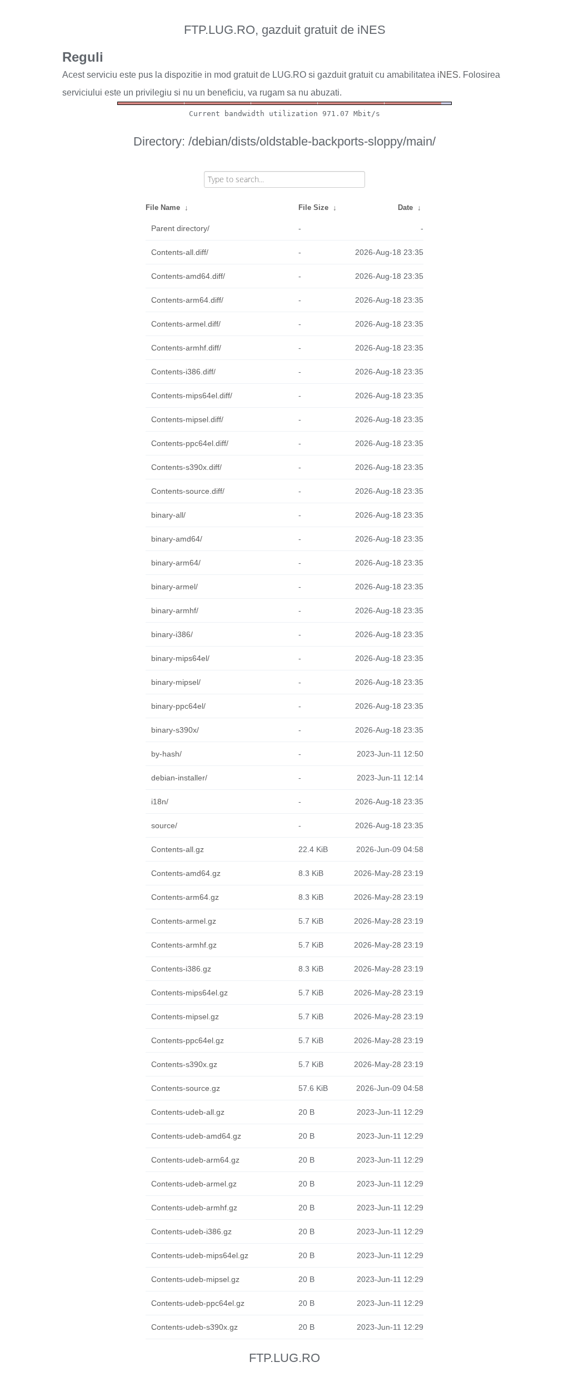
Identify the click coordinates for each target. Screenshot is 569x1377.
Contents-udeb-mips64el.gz (199, 1255)
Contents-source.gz (185, 1088)
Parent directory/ (180, 228)
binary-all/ (168, 514)
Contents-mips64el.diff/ (191, 395)
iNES (447, 74)
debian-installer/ (179, 777)
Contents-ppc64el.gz (187, 1040)
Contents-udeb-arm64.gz (195, 1159)
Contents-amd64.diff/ (188, 276)
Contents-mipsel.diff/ (187, 419)
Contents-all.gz (177, 849)
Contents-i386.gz (181, 968)
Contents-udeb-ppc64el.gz (197, 1303)
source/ (164, 825)
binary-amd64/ (176, 538)
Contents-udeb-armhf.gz (194, 1207)
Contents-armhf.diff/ (186, 347)
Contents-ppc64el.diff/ (189, 443)
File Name (163, 207)
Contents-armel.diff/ (186, 323)
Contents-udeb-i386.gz (191, 1231)
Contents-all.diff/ (179, 252)
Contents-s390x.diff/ (186, 467)
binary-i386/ (172, 634)
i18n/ (159, 801)
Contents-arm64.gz (185, 897)
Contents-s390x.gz (184, 1064)
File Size (313, 207)
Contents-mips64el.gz (189, 992)
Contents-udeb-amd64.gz (196, 1135)
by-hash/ (166, 753)
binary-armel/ (174, 586)
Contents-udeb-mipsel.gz (195, 1279)
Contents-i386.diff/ (183, 371)
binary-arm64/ (176, 562)
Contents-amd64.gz (186, 873)
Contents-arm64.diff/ (187, 300)
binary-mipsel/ (176, 682)
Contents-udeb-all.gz (187, 1112)
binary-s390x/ (175, 729)
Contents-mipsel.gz (185, 1016)
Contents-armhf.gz (184, 944)
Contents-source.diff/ (187, 491)
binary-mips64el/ (180, 658)
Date (405, 207)
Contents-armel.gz (183, 921)
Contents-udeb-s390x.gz (194, 1327)
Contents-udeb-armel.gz (194, 1183)
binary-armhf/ (174, 610)
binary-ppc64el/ (178, 706)
